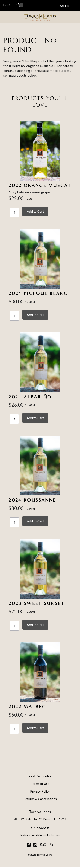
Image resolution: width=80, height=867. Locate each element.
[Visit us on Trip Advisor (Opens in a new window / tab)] (43, 845)
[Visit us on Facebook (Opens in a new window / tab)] (29, 845)
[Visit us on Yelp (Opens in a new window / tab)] (51, 845)
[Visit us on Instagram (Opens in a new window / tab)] (35, 845)
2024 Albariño (30, 397)
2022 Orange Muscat (40, 185)
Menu (65, 6)
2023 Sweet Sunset (36, 603)
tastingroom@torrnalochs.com (40, 835)
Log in (7, 5)
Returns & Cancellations (40, 799)
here (66, 66)
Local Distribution (40, 776)
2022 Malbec (27, 706)
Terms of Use (40, 784)
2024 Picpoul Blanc (38, 293)
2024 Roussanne (32, 500)
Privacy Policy (40, 791)
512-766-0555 (40, 828)
